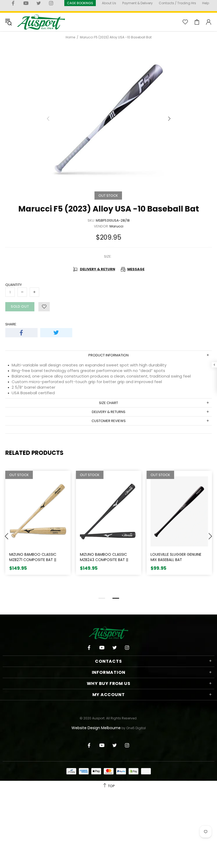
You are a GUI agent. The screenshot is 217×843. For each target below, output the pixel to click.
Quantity (13, 285)
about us (109, 3)
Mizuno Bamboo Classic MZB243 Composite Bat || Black (104, 559)
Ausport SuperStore (41, 22)
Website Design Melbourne (96, 728)
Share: (11, 324)
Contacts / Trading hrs (177, 3)
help (205, 3)
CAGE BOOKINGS (80, 3)
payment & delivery (137, 3)
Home (70, 37)
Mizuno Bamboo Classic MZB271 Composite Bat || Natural (32, 559)
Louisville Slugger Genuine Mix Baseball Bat (176, 557)
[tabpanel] (38, 527)
